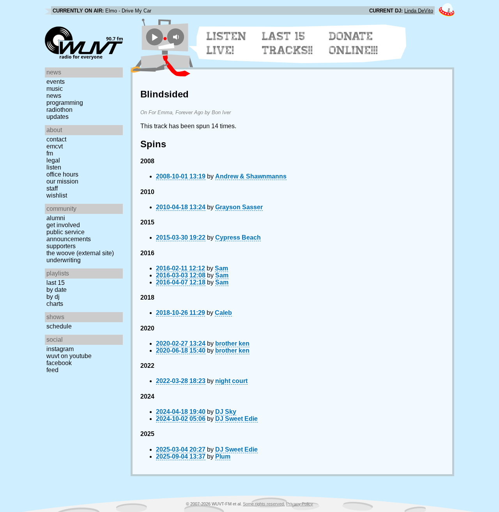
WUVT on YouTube (69, 356)
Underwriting (63, 260)
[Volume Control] (177, 37)
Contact (56, 139)
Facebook (59, 363)
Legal (53, 160)
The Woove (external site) (80, 253)
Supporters (61, 246)
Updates (57, 116)
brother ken (232, 343)
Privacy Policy (299, 503)
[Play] (154, 37)
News (53, 95)
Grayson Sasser (239, 207)
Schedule (59, 326)
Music (54, 88)
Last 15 (55, 282)
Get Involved (63, 225)
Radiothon (59, 109)
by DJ (53, 296)
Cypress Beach (238, 237)
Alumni (55, 218)
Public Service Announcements (68, 235)
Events (55, 81)
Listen (53, 167)
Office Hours (62, 174)
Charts (54, 303)
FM (49, 153)
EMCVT (54, 146)
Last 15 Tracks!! (287, 43)
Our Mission (62, 181)
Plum (222, 456)
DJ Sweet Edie (236, 418)
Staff (52, 188)
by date (56, 289)
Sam (221, 268)
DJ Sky (225, 411)
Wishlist (56, 195)
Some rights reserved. (264, 503)
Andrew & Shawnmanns (251, 176)
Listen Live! (227, 43)
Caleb (223, 312)
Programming (64, 102)
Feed (52, 370)
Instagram (60, 349)
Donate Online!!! (353, 43)
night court (231, 381)
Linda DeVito (418, 11)
